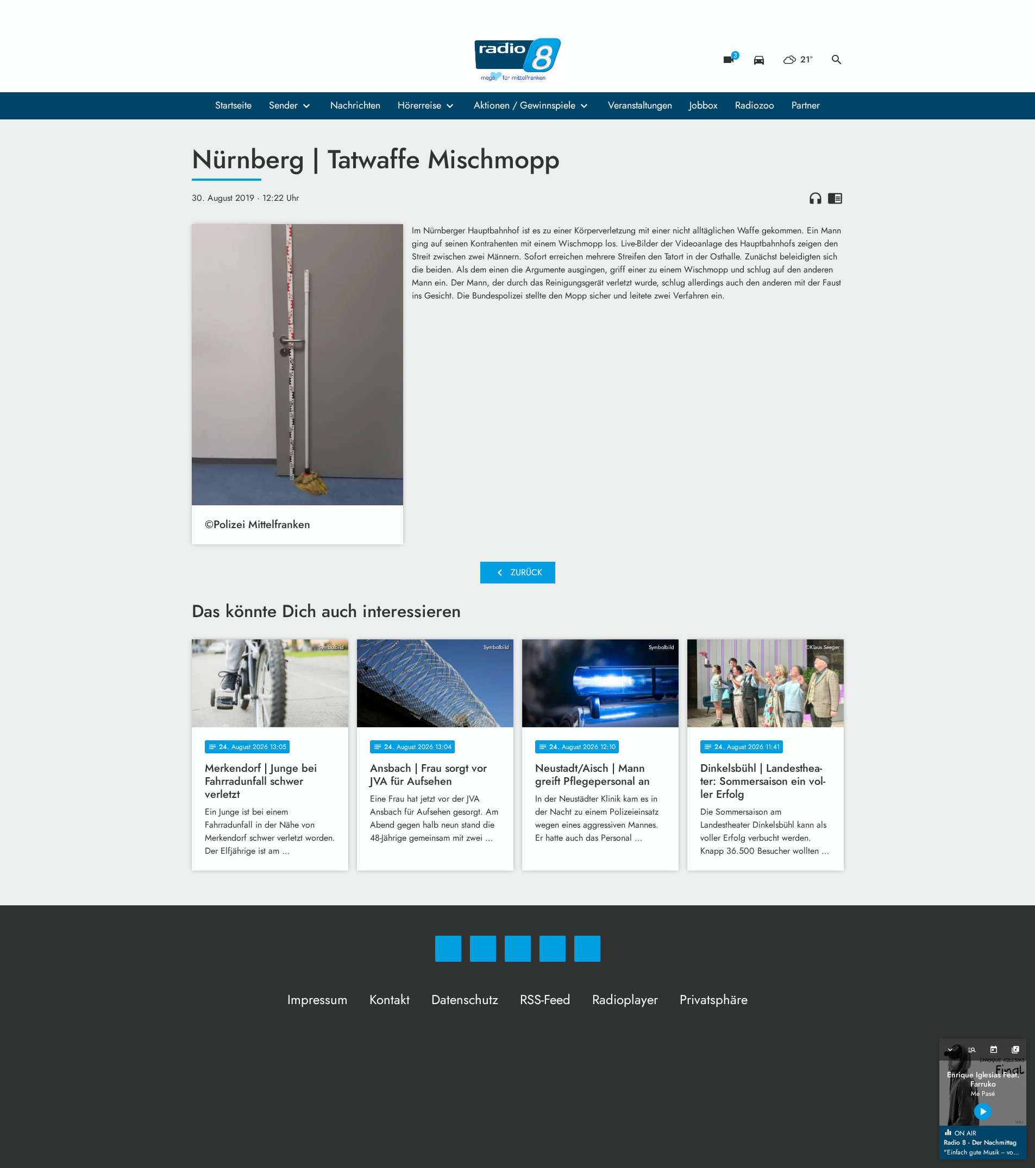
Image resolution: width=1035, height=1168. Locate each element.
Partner (806, 105)
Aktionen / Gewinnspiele (524, 105)
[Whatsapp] (246, 60)
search (836, 59)
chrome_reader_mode (835, 198)
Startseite (233, 105)
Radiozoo (754, 105)
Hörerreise (419, 105)
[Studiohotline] (268, 60)
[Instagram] (224, 60)
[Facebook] (203, 60)
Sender (283, 105)
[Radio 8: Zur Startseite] (517, 59)
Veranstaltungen (640, 105)
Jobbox (703, 105)
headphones (815, 198)
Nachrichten (355, 105)
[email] (289, 60)
